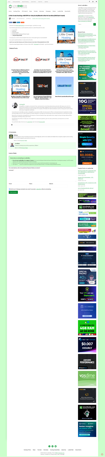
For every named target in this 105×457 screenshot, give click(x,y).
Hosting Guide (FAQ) (16, 1)
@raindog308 (42, 121)
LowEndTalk (60, 11)
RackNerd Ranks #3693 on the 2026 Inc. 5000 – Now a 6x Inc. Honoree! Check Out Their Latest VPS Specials (87, 52)
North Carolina (47, 18)
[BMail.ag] (87, 130)
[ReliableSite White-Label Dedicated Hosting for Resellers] (87, 96)
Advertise (46, 1)
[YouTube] (92, 1)
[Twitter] (96, 1)
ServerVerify (67, 11)
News (30, 11)
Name (30, 183)
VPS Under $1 (25, 11)
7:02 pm (23, 147)
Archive (42, 454)
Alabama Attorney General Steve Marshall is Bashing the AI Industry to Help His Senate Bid (87, 35)
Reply (26, 140)
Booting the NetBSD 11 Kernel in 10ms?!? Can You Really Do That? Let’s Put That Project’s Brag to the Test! (86, 59)
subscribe (38, 189)
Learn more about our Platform (84, 21)
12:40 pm (22, 140)
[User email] (11, 124)
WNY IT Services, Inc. (60, 453)
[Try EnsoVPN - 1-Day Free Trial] (87, 147)
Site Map (62, 454)
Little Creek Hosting (20, 25)
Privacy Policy (54, 454)
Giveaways (48, 11)
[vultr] (87, 79)
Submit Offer (33, 1)
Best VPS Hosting (25, 1)
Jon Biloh (17, 143)
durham (33, 18)
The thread (36, 44)
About (9, 1)
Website (51, 183)
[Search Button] (94, 24)
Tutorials (36, 11)
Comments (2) (28, 18)
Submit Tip (40, 1)
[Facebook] (89, 1)
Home (10, 11)
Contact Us (47, 454)
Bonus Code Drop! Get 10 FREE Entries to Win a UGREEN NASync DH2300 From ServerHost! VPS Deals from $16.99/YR (87, 40)
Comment (11, 170)
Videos (54, 11)
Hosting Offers (16, 11)
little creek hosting (40, 18)
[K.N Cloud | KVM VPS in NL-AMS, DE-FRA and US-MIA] (87, 164)
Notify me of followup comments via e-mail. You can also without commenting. (30, 189)
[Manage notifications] (102, 454)
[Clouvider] (87, 113)
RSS (59, 454)
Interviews (41, 11)
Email (10, 183)
